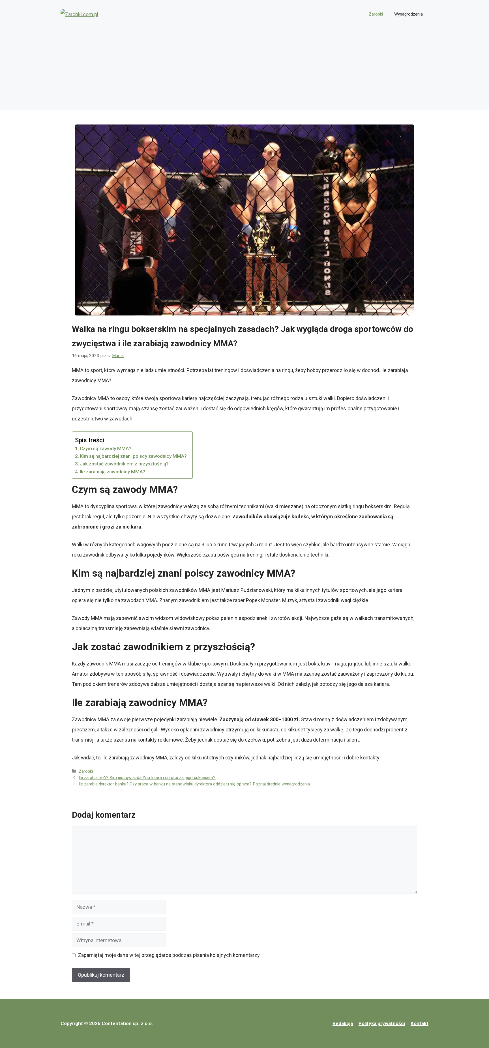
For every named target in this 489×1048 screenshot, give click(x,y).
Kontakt (419, 1023)
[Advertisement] (244, 70)
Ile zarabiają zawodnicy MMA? (112, 471)
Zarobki (376, 14)
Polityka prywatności (382, 1023)
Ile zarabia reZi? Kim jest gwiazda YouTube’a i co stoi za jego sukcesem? (147, 777)
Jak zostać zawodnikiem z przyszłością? (124, 464)
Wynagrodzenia (408, 14)
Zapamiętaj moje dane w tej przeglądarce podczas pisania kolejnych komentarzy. (169, 955)
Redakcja (343, 1023)
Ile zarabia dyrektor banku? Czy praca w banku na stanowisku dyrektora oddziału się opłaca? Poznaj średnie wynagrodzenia (194, 784)
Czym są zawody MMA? (105, 448)
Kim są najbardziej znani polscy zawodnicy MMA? (133, 456)
